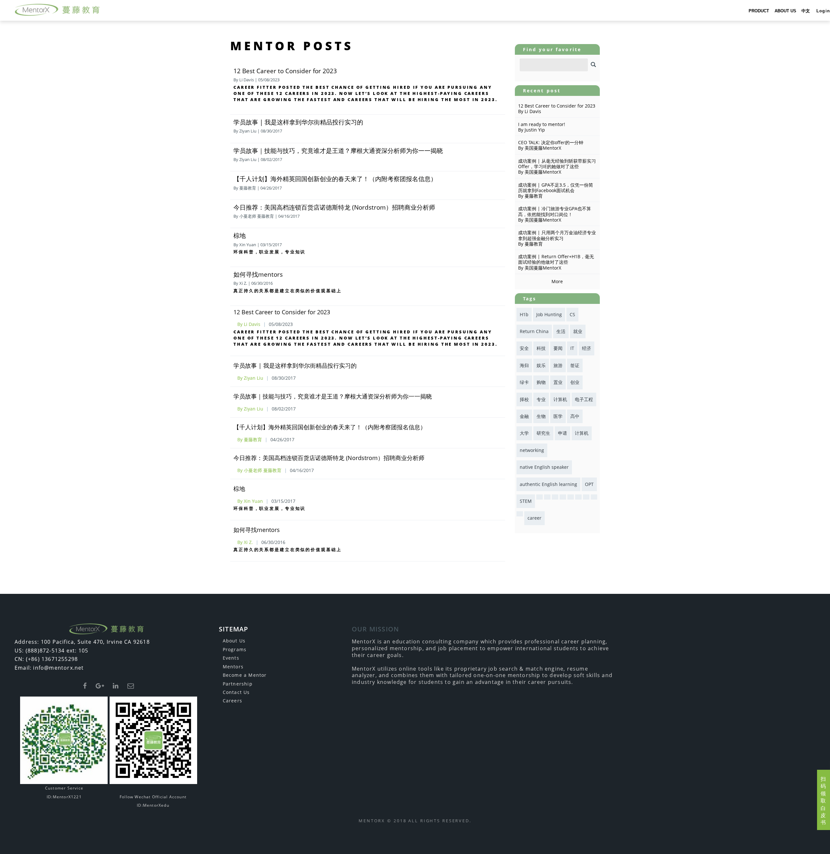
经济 (586, 348)
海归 (524, 365)
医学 (558, 416)
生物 (541, 416)
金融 (524, 416)
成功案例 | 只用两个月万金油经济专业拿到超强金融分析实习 (557, 235)
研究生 (543, 433)
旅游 (558, 365)
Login (823, 10)
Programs (235, 649)
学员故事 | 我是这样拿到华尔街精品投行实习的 (298, 122)
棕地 (239, 235)
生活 (560, 331)
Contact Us (236, 692)
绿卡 (524, 382)
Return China (534, 331)
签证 (574, 365)
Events (231, 658)
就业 (577, 331)
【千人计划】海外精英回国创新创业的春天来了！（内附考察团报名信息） (335, 178)
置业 (558, 382)
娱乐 (541, 365)
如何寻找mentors (258, 274)
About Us (234, 641)
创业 (574, 382)
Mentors (233, 667)
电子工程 (584, 399)
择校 (524, 399)
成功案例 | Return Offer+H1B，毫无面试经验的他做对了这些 (556, 259)
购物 (541, 382)
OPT (589, 484)
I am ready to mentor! (541, 124)
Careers (232, 701)
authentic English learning (548, 484)
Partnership (238, 684)
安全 (524, 348)
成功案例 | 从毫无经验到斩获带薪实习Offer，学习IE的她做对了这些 (557, 163)
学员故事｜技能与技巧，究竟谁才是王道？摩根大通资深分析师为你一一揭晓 (338, 150)
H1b (524, 314)
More (557, 281)
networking (532, 450)
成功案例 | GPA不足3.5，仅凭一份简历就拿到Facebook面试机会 (555, 187)
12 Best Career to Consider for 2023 (285, 70)
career (534, 518)
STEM (526, 501)
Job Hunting (549, 314)
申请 (562, 433)
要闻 (558, 348)
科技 (541, 348)
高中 (574, 416)
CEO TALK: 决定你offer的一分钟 (550, 142)
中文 (805, 10)
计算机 (560, 399)
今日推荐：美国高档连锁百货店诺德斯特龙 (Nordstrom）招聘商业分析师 (334, 207)
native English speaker (544, 467)
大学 (524, 433)
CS (572, 314)
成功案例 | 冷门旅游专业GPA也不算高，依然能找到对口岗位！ (554, 211)
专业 (541, 399)
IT (572, 348)
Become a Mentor (245, 675)
